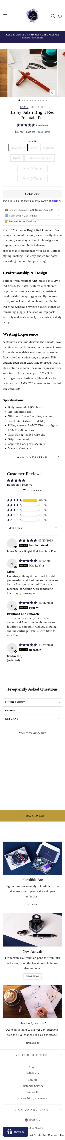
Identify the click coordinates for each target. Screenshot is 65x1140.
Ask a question (32, 456)
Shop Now (32, 976)
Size (32, 140)
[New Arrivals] (32, 929)
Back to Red (35, 816)
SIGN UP (33, 904)
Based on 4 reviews (19, 484)
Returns (32, 1079)
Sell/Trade (32, 1073)
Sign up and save (32, 1109)
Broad (17, 157)
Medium (48, 147)
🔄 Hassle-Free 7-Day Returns (21, 215)
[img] (28, 540)
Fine (34, 147)
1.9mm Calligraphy (32, 178)
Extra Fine (18, 147)
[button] (26, 125)
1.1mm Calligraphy (39, 157)
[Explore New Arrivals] (32, 37)
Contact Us (32, 1043)
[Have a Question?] (32, 1001)
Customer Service (33, 1085)
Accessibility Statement (32, 1098)
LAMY (24, 107)
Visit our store (32, 1055)
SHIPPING (11, 710)
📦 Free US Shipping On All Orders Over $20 (29, 210)
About (32, 1067)
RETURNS (11, 718)
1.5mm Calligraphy (32, 168)
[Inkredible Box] (32, 858)
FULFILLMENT (15, 702)
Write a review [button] (32, 490)
